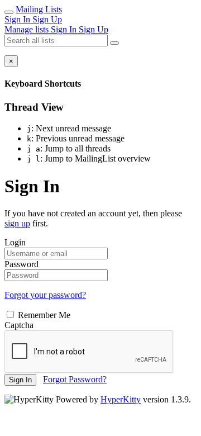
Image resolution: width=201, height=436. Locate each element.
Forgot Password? (75, 379)
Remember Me (43, 315)
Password (21, 264)
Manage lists (27, 29)
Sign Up (47, 19)
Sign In (18, 19)
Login (15, 242)
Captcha (19, 325)
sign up (17, 223)
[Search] (114, 43)
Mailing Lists (39, 9)
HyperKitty (120, 399)
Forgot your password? (45, 295)
